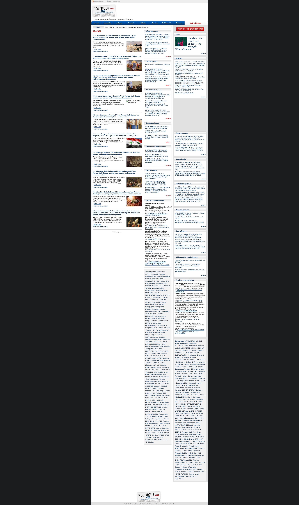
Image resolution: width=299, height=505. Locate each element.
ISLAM (166, 351)
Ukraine (155, 437)
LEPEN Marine (161, 365)
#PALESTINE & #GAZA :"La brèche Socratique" (190, 61)
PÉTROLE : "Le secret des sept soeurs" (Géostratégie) (156, 214)
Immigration (150, 349)
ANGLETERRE (150, 281)
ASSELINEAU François (159, 283)
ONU (162, 395)
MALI (161, 377)
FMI (154, 330)
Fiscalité (148, 330)
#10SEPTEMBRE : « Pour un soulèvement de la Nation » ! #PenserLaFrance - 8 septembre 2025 (157, 263)
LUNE (163, 367)
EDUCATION (149, 316)
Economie (160, 314)
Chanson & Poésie (161, 290)
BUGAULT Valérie (158, 288)
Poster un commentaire (100, 51)
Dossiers (155, 23)
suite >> (168, 56)
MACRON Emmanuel (161, 372)
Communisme (154, 300)
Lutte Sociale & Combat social (160, 370)
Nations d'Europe (150, 388)
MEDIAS (166, 381)
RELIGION (159, 423)
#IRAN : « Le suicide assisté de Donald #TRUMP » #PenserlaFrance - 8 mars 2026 (157, 227)
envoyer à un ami (99, 1)
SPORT (148, 435)
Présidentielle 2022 (151, 414)
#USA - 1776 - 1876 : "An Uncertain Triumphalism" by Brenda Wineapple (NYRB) (157, 137)
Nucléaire (148, 391)
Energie (147, 321)
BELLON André (165, 286)
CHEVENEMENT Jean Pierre (154, 295)
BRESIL (148, 288)
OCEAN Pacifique (156, 393)
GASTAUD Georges (151, 337)
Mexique (156, 386)
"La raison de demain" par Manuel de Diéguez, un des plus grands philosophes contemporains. (116, 153)
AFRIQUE (148, 274)
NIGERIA (160, 388)
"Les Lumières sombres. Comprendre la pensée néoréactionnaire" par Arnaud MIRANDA (187, 266)
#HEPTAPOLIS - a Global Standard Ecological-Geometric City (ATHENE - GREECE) (157, 160)
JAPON (159, 358)
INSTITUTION (149, 351)
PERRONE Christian (160, 407)
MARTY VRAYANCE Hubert (184, 425)
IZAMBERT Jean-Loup (158, 356)
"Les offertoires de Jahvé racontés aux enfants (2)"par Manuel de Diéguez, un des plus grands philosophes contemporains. (114, 37)
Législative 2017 (150, 365)
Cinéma (164, 297)
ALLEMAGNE (158, 276)
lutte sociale (199, 416)
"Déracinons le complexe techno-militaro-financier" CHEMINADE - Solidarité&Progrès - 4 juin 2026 (155, 183)
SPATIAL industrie (163, 433)
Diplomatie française (159, 309)
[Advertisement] (164, 11)
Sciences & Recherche (189, 467)
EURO (159, 325)
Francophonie (149, 332)
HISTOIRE (149, 342)
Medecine (162, 379)
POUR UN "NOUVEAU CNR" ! (184, 93)
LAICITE (148, 363)
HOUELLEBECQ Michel (152, 344)
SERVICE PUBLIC (151, 433)
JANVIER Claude (150, 358)
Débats (143, 23)
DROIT (160, 311)
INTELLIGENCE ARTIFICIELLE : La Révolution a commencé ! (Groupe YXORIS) (190, 77)
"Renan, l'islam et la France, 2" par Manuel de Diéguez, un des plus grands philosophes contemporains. (116, 116)
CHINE (167, 295)
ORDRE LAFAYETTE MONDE (194, 441)
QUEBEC (152, 419)
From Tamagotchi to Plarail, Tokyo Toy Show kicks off (122, 27)
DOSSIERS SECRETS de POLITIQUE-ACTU (189, 83)
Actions (119, 23)
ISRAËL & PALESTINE (158, 353)
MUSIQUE (164, 386)
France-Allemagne (162, 330)
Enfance (154, 321)
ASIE (157, 281)
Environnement (163, 321)
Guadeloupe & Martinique (161, 339)
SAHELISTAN (156, 426)
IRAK (156, 351)
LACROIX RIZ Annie (163, 360)
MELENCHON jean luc (152, 384)
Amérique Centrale (191, 346)
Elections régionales (157, 318)
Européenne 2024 (151, 328)
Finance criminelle (164, 328)
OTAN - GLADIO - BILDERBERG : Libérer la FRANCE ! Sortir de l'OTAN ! (189, 70)
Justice (148, 360)
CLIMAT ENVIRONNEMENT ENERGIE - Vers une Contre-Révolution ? (189, 90)
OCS (164, 393)
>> (121, 233)
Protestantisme (154, 416)
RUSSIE (166, 423)
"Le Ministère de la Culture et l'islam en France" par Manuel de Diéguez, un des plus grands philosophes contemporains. (117, 193)
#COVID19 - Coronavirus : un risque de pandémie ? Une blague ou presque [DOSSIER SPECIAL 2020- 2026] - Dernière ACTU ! (157, 79)
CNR (146, 300)
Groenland (148, 339)
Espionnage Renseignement (185, 381)
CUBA (147, 304)
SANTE (164, 426)
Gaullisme (162, 337)
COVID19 (163, 300)
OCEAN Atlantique (158, 391)
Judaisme (166, 358)
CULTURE (153, 304)
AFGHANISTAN (160, 272)
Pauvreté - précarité (181, 446)
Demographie (149, 307)
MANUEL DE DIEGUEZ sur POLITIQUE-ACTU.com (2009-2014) (156, 155)
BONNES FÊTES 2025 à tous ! (157, 239)
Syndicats (155, 435)
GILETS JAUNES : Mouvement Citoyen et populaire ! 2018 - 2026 (188, 86)
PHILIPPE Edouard (151, 409)
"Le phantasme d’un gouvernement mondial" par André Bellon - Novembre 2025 (157, 44)
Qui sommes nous (166, 503)
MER (162, 384)
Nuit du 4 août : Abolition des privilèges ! (187, 162)
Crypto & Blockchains (159, 302)
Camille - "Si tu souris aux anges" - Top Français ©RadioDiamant (189, 43)
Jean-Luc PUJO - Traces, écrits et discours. (188, 81)
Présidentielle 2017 (158, 412)
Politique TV (166, 23)
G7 (162, 335)
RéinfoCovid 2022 (156, 421)
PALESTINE (149, 402)
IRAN (161, 351)
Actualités (107, 23)
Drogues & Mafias (151, 311)
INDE (156, 349)
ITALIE (147, 356)
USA (155, 440)
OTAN (153, 400)
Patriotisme (157, 402)
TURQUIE (148, 437)
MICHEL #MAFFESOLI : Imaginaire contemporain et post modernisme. (156, 151)
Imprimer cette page (130, 503)
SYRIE (161, 435)
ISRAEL (147, 353)
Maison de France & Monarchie (185, 423)
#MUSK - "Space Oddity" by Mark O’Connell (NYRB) (155, 131)
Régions (179, 23)
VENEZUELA (162, 440)
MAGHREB (154, 374)
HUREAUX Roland (164, 346)
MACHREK (149, 372)
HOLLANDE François (160, 342)
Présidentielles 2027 (181, 455)
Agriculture (156, 274)
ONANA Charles (155, 395)
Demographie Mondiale (182, 369)
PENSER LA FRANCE (182, 448)
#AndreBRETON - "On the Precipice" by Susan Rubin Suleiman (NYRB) (156, 127)
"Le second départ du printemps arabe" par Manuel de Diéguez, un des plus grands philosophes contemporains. (116, 135)
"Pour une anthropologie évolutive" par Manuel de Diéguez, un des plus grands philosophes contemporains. (116, 97)
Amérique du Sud (157, 279)
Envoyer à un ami (145, 503)
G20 (159, 335)
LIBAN (147, 367)
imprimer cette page (114, 1)
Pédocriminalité (157, 405)
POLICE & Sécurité (194, 451)
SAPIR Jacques (156, 428)
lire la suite (97, 49)
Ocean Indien (187, 437)
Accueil (96, 23)
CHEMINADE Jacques (152, 293)
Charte (156, 503)
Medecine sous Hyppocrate (154, 381)
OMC (147, 395)
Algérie (162, 274)
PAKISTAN (160, 400)
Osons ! (131, 23)
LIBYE (158, 367)
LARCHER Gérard (158, 363)
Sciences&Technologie (160, 430)
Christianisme (156, 297)
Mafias (147, 374)
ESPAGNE (148, 323)
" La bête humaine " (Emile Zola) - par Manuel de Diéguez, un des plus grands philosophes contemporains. (117, 57)
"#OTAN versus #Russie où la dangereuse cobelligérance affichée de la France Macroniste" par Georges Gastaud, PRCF (157, 176)
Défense (161, 304)
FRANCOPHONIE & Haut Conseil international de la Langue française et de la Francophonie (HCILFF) (190, 65)
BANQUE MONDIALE (152, 286)
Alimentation (149, 276)
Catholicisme (149, 290)
